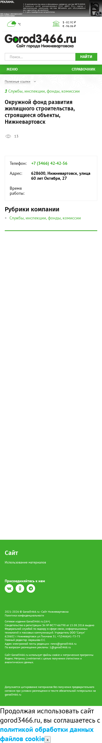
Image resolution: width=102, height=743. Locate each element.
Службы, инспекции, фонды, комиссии (44, 91)
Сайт (11, 553)
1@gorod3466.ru (60, 647)
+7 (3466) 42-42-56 (49, 163)
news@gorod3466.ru (63, 643)
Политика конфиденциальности (24, 615)
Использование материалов (25, 562)
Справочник (83, 69)
